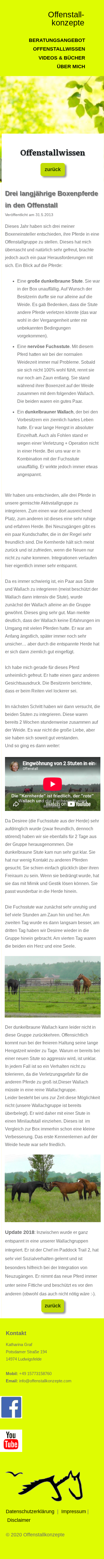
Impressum (73, 1511)
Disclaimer (19, 1520)
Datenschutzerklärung (30, 1511)
